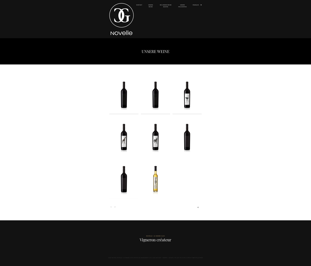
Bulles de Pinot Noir (174, 30)
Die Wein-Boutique (166, 19)
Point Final (171, 27)
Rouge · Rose (171, 24)
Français (196, 5)
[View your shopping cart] (200, 5)
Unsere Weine (150, 5)
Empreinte (170, 22)
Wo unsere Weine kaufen (166, 5)
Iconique (170, 16)
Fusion (169, 19)
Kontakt (139, 5)
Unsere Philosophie (182, 5)
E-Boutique (163, 16)
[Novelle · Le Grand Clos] (121, 19)
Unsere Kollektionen (152, 17)
